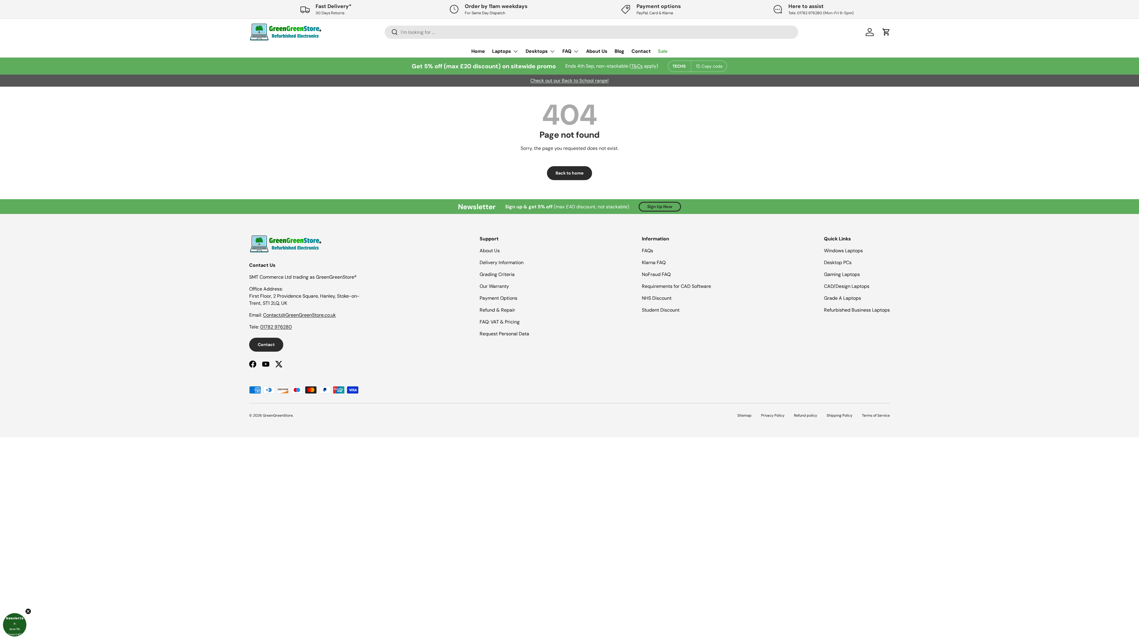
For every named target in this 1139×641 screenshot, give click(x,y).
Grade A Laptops (842, 298)
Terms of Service (876, 415)
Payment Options (498, 298)
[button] (14, 625)
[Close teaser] (28, 611)
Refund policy (805, 415)
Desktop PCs (838, 262)
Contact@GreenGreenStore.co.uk (299, 315)
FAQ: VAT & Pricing (500, 322)
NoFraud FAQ (656, 274)
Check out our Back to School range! (569, 80)
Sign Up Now (659, 206)
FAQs (647, 250)
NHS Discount (657, 298)
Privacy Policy (773, 415)
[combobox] (591, 32)
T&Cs (637, 66)
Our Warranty (494, 286)
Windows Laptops (843, 250)
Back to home (569, 173)
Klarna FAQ (654, 262)
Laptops (501, 51)
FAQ (567, 51)
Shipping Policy (839, 415)
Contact (641, 51)
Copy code (712, 66)
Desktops (537, 51)
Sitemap (744, 415)
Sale (663, 51)
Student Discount (661, 310)
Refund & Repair (497, 310)
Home (478, 51)
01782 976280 (276, 327)
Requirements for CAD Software (676, 286)
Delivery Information (502, 262)
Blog (619, 51)
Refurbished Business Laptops (857, 310)
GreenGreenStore (278, 415)
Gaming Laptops (842, 274)
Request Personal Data (504, 334)
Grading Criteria (497, 274)
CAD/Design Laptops (846, 286)
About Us (596, 51)
